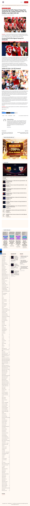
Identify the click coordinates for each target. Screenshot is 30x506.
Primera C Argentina (5, 393)
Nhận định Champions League (5, 363)
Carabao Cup (4, 283)
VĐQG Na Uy (4, 477)
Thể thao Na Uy (4, 448)
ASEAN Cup (24, 236)
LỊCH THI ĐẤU (4, 340)
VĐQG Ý (4, 486)
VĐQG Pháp (3, 480)
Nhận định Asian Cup (5, 353)
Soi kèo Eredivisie (4, 421)
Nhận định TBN (4, 379)
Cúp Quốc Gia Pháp (5, 315)
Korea (3, 335)
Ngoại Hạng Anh (10, 115)
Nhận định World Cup (5, 384)
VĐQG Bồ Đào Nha (4, 468)
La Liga (18, 237)
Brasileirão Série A (4, 280)
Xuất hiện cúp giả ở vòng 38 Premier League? (24, 256)
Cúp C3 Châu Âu (4, 303)
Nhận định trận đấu (5, 380)
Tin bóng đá (3, 454)
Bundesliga (3, 282)
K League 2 (3, 331)
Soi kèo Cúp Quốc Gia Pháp (6, 417)
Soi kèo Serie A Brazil (5, 432)
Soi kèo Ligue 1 (4, 425)
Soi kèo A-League (4, 403)
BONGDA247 (4, 106)
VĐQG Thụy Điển (4, 484)
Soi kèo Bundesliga (4, 408)
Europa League (4, 325)
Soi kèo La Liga (4, 422)
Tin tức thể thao (4, 459)
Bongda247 (3, 34)
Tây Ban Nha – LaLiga (5, 443)
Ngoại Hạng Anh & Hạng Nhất (5, 350)
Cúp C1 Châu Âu (4, 299)
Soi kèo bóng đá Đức (5, 407)
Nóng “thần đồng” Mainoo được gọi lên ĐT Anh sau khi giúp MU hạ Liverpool (24, 262)
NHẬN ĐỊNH (11, 237)
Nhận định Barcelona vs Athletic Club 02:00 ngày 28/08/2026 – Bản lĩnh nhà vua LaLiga (14, 177)
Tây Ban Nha (4, 441)
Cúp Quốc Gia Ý (4, 317)
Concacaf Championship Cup (5, 291)
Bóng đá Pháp (4, 273)
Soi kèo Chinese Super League (5, 412)
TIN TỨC (9, 8)
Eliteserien (3, 321)
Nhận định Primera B (5, 376)
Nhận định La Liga (4, 370)
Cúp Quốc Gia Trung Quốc (6, 316)
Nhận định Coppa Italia (5, 365)
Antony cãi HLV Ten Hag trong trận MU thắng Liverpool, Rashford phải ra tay (24, 268)
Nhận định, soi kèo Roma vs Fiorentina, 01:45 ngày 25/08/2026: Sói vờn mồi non (16, 202)
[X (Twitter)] (1, 251)
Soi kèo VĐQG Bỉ (4, 435)
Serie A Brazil (4, 397)
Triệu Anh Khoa (10, 119)
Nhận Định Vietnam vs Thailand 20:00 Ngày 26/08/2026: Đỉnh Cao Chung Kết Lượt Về (16, 193)
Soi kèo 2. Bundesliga (5, 402)
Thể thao (3, 445)
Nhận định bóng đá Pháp (5, 360)
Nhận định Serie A (4, 378)
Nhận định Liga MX (4, 371)
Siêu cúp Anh (4, 398)
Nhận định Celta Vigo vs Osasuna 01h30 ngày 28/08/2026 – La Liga (12, 242)
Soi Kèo (3, 401)
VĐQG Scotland (4, 482)
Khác (2, 334)
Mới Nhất (3, 345)
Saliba (14, 115)
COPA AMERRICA (4, 293)
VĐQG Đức (3, 472)
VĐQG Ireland (4, 476)
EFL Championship (4, 320)
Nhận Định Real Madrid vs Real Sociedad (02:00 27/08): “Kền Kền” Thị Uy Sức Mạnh (16, 189)
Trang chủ (3, 5)
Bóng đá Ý (3, 279)
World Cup (3, 489)
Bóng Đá (3, 265)
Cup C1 (3, 298)
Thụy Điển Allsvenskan (5, 453)
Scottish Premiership (5, 394)
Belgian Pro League (5, 264)
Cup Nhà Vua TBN (4, 311)
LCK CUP (3, 339)
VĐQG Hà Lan (4, 475)
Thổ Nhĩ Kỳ (3, 449)
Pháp (4, 387)
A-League (3, 257)
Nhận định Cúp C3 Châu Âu (6, 366)
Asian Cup (3, 261)
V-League (3, 466)
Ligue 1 (3, 344)
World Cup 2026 (4, 490)
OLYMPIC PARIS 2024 (5, 385)
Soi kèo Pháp (4, 427)
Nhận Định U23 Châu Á (5, 383)
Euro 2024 (3, 324)
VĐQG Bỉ (3, 467)
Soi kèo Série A (4, 430)
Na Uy (3, 347)
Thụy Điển (3, 450)
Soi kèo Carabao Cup (5, 410)
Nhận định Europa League (5, 369)
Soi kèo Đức (3, 418)
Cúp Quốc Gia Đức (4, 313)
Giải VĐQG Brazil (4, 329)
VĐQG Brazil (4, 471)
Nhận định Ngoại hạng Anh (6, 375)
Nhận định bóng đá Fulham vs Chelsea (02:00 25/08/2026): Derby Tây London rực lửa (16, 198)
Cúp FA (3, 307)
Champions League (5, 284)
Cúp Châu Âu (4, 306)
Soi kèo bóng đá (4, 406)
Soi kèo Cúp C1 (4, 413)
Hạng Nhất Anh (4, 330)
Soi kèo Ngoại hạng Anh (5, 426)
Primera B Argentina (5, 392)
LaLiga (5, 237)
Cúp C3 (3, 302)
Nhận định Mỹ (4, 374)
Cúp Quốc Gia (4, 312)
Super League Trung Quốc (6, 440)
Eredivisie (3, 322)
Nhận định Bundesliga (5, 361)
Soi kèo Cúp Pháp (4, 416)
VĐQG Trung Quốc (4, 485)
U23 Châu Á (3, 462)
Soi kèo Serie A (4, 431)
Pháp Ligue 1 (4, 388)
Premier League (4, 389)
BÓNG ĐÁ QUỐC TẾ (4, 8)
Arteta (6, 115)
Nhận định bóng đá (12, 238)
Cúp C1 (3, 297)
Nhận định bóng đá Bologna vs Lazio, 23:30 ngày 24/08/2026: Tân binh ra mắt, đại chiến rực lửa (16, 206)
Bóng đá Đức (4, 270)
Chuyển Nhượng (4, 288)
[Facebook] (1, 250)
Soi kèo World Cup (4, 439)
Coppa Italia (4, 294)
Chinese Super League (5, 287)
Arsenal (3, 115)
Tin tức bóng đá (4, 458)
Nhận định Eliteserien (5, 367)
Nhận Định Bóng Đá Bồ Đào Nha (5, 356)
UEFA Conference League (5, 463)
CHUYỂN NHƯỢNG (4, 289)
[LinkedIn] (1, 253)
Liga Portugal (4, 343)
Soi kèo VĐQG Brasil (5, 436)
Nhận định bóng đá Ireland (6, 359)
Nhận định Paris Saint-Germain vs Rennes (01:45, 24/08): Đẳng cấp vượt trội (16, 215)
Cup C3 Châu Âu (4, 304)
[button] (26, 2)
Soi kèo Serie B (4, 434)
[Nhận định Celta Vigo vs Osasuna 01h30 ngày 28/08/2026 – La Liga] (4, 185)
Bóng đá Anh (4, 266)
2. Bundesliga (4, 256)
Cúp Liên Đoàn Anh (5, 308)
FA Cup (3, 326)
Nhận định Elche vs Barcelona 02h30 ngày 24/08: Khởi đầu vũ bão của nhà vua (16, 210)
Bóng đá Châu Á (4, 269)
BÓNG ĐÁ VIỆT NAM (5, 278)
